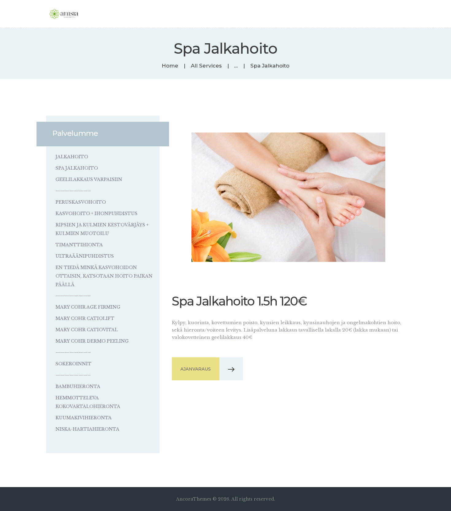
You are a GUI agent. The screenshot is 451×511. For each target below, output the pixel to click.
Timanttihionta (79, 245)
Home (170, 66)
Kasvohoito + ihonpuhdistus (96, 213)
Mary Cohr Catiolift (85, 318)
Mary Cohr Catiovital (87, 329)
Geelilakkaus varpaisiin (89, 179)
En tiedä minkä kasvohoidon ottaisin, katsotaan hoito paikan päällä (104, 276)
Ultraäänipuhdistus (85, 256)
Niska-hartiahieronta (87, 429)
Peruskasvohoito (81, 202)
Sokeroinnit (73, 364)
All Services (206, 66)
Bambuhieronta (78, 386)
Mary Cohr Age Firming (88, 307)
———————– (73, 191)
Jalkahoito (72, 156)
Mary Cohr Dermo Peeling (92, 341)
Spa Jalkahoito (77, 168)
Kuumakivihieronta (84, 418)
